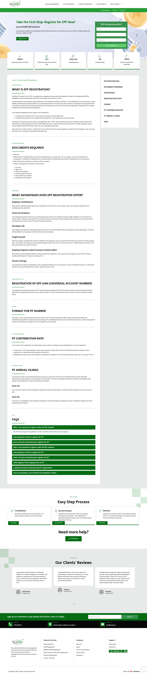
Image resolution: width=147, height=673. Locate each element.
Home (14, 80)
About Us (115, 10)
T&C (30, 33)
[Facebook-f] (110, 651)
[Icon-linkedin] (116, 651)
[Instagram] (113, 651)
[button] (53, 427)
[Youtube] (126, 651)
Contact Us (122, 10)
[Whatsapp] (119, 651)
